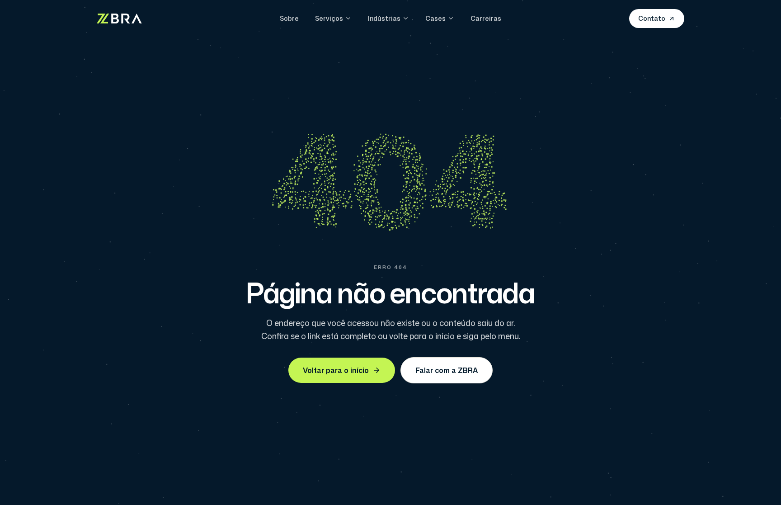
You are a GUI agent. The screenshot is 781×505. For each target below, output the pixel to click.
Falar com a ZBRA (446, 370)
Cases (435, 18)
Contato (651, 18)
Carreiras (485, 18)
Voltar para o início (336, 370)
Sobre (289, 18)
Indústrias (384, 18)
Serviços (329, 18)
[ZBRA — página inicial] (119, 19)
